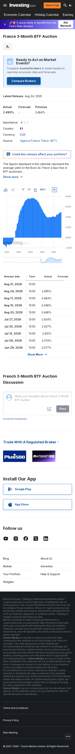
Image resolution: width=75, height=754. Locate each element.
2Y (29, 189)
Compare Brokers (24, 80)
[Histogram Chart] (5, 189)
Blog (6, 558)
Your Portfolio (11, 574)
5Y (35, 189)
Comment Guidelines (15, 418)
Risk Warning (10, 732)
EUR (22, 134)
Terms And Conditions (15, 708)
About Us (46, 558)
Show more (10, 176)
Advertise (47, 566)
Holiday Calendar (47, 14)
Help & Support (50, 574)
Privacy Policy (11, 720)
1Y (23, 189)
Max (43, 189)
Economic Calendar (17, 14)
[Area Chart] (12, 189)
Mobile (7, 566)
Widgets (8, 582)
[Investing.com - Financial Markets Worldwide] (23, 5)
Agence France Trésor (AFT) (38, 140)
